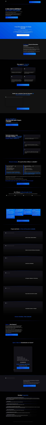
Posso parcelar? (9, 401)
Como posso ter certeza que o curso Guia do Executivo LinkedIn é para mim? (15, 397)
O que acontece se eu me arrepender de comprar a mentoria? (13, 406)
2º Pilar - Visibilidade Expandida (19, 209)
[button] (35, 2)
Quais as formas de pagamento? (10, 409)
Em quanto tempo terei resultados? (11, 414)
